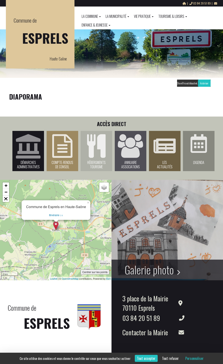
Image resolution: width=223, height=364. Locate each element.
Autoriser (204, 83)
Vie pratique (142, 16)
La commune (90, 16)
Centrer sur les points (95, 272)
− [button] (6, 192)
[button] (6, 198)
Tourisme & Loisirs (171, 16)
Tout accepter (146, 358)
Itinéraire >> (56, 215)
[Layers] (104, 187)
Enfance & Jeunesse (95, 25)
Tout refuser (170, 358)
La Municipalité (116, 16)
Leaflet (53, 278)
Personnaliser (194, 358)
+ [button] (6, 185)
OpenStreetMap (70, 278)
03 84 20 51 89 (202, 3)
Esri (108, 278)
